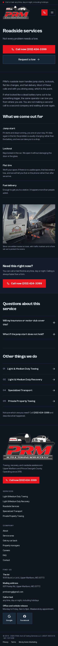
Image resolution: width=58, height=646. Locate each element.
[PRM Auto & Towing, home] (16, 12)
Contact (6, 560)
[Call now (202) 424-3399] (44, 12)
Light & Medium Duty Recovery (16, 501)
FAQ (4, 555)
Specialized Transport (12, 511)
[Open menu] (52, 12)
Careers (6, 550)
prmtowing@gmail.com (13, 592)
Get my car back (10, 540)
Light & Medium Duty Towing (15, 496)
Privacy (5, 642)
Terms (13, 642)
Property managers (11, 545)
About (5, 531)
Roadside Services (11, 506)
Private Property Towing (13, 516)
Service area (8, 535)
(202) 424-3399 (41, 412)
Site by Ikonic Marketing (28, 642)
